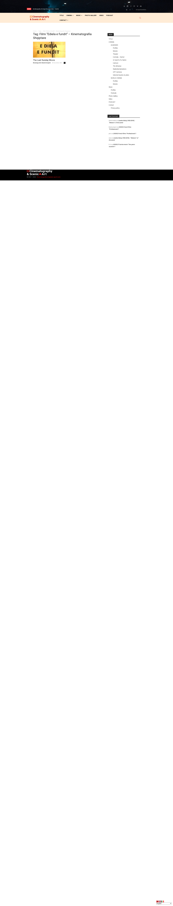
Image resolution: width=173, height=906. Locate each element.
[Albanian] (157, 901)
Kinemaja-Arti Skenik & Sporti (42, 63)
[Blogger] (124, 6)
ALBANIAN (114, 45)
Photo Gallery (113, 96)
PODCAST (112, 102)
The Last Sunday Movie (44, 60)
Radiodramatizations (119, 69)
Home (35, 31)
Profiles (115, 48)
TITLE (111, 39)
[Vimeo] (137, 6)
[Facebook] (130, 6)
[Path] (134, 6)
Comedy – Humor (118, 57)
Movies (115, 51)
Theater (115, 54)
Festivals (113, 93)
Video (110, 99)
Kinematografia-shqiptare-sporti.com (48, 177)
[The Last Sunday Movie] (49, 50)
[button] (140, 18)
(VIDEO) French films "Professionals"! (124, 133)
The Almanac (117, 66)
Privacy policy (115, 108)
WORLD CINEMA (116, 78)
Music (111, 87)
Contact (111, 105)
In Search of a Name (119, 60)
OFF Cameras (117, 72)
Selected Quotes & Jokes (121, 75)
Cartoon (115, 63)
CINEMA (111, 42)
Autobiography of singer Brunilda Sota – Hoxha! (46, 9)
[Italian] (162, 901)
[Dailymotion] (127, 6)
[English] (160, 901)
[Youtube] (140, 6)
